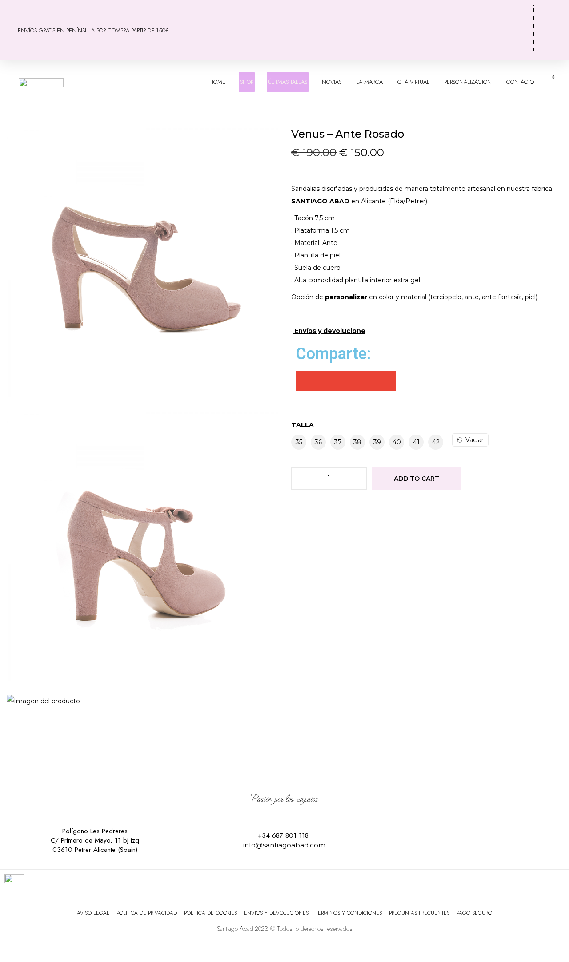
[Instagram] (460, 841)
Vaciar (474, 440)
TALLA (302, 425)
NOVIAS (331, 82)
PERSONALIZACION (468, 82)
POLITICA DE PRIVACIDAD (146, 913)
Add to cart (416, 479)
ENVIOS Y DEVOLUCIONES (276, 913)
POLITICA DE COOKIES (210, 913)
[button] (306, 381)
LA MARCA (369, 82)
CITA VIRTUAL (413, 82)
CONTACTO (520, 82)
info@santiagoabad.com (284, 845)
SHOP (246, 82)
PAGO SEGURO (474, 913)
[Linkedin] (518, 841)
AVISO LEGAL (93, 913)
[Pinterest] (489, 841)
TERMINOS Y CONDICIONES (349, 913)
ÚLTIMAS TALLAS (287, 82)
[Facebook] (430, 841)
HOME (217, 82)
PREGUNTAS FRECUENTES (419, 913)
